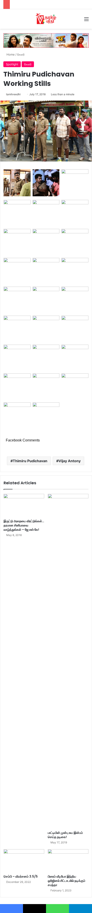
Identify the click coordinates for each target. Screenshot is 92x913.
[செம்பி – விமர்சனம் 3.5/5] (24, 860)
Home (10, 54)
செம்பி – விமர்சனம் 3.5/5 (21, 876)
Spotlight (12, 64)
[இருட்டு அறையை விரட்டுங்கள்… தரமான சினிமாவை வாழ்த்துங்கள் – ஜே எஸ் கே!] (24, 505)
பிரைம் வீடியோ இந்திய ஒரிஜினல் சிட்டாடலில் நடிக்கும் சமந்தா (66, 880)
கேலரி (21, 54)
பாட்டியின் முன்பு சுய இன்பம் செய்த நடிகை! (65, 834)
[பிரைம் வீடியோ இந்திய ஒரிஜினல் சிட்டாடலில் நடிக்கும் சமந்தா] (68, 860)
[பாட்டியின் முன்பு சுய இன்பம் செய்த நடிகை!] (68, 661)
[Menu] (86, 21)
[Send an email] (22, 94)
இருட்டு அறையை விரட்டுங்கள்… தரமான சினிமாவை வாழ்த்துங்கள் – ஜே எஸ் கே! (24, 525)
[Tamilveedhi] (46, 19)
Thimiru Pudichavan (30, 461)
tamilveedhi (13, 94)
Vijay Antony (70, 461)
